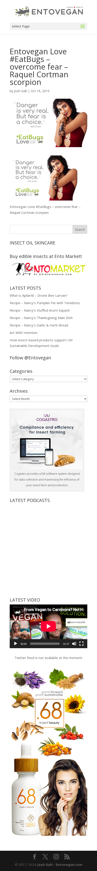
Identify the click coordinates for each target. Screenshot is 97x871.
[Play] (15, 643)
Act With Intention (23, 332)
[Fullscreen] (81, 643)
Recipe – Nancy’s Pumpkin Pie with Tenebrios (45, 303)
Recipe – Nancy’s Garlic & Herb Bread (39, 325)
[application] (48, 626)
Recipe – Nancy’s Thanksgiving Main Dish (41, 317)
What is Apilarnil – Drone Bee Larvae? (38, 295)
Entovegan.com (69, 864)
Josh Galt (20, 91)
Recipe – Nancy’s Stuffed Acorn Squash (40, 310)
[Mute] (74, 643)
